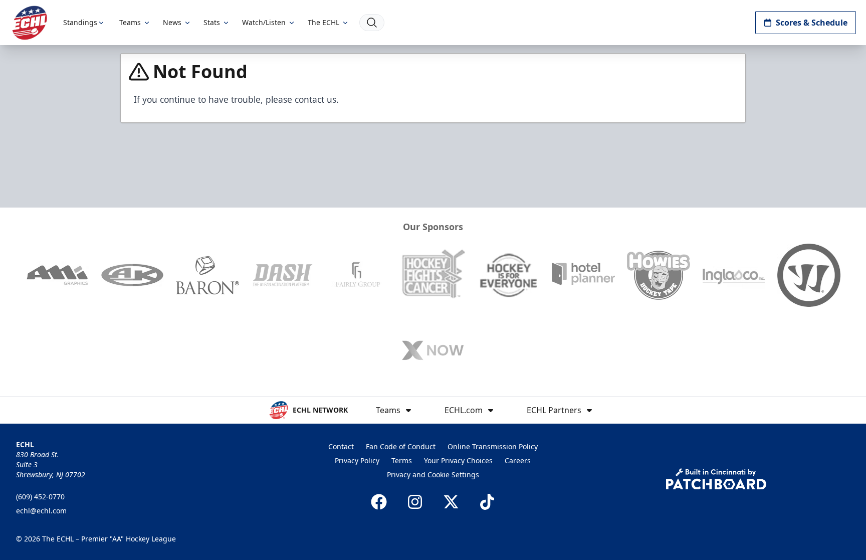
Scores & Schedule (811, 22)
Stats (211, 22)
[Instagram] (415, 502)
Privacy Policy (357, 460)
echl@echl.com (41, 510)
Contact (341, 446)
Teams (130, 22)
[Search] (371, 22)
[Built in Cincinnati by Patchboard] (716, 479)
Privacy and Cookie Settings (433, 474)
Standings (80, 22)
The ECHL (323, 22)
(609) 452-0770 (40, 496)
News (172, 22)
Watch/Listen (264, 22)
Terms (401, 460)
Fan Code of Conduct (401, 446)
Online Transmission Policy (493, 446)
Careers (518, 460)
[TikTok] (487, 502)
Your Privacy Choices (458, 460)
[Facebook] (379, 502)
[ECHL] (29, 23)
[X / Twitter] (451, 502)
